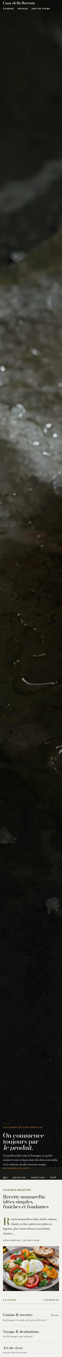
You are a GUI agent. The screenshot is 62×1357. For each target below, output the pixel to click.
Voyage (22, 9)
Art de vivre (40, 9)
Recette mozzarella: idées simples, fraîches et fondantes (26, 1201)
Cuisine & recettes (17, 1190)
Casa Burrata (19, 3)
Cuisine (8, 9)
